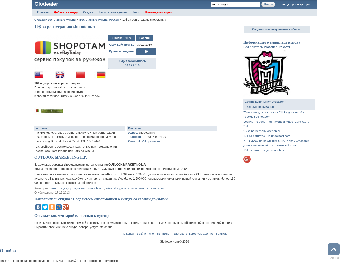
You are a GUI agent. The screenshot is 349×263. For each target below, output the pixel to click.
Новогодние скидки (158, 12)
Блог (136, 12)
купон (72, 188)
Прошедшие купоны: (259, 107)
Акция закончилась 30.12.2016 (132, 63)
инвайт (82, 188)
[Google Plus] (66, 207)
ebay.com (127, 188)
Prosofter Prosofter (277, 47)
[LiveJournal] (72, 207)
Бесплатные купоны (113, 12)
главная (128, 233)
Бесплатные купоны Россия (99, 19)
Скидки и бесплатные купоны (55, 19)
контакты (163, 233)
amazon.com (155, 188)
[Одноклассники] (52, 207)
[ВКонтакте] (38, 207)
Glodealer (46, 4)
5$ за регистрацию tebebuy (261, 131)
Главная (43, 12)
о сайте (142, 233)
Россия (144, 38)
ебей (109, 188)
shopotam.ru (96, 188)
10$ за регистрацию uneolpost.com (266, 136)
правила (221, 233)
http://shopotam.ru (148, 141)
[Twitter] (45, 207)
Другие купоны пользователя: (266, 101)
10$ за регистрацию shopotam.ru (265, 150)
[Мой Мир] (59, 207)
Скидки (88, 12)
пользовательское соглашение (193, 233)
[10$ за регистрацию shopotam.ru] (48, 120)
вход (285, 4)
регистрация (301, 4)
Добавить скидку (66, 12)
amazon (140, 188)
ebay (117, 188)
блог (152, 233)
